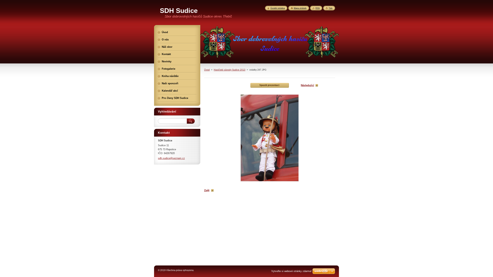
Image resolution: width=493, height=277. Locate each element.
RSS (317, 8)
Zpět (206, 190)
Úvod (207, 70)
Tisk (331, 8)
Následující (307, 85)
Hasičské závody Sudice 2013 (229, 70)
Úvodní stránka (277, 8)
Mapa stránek (300, 8)
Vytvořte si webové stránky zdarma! (291, 271)
